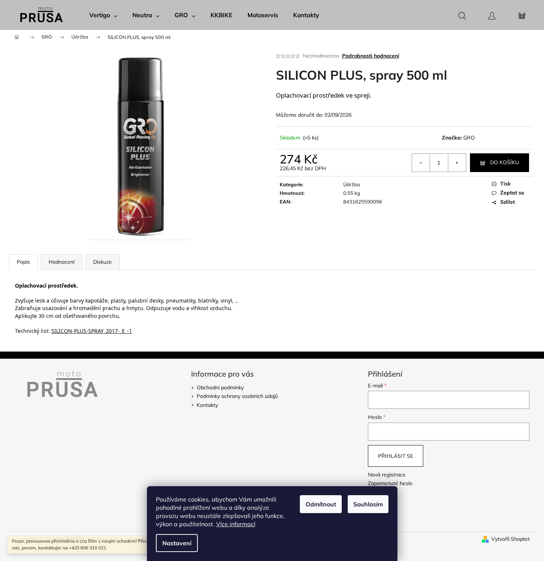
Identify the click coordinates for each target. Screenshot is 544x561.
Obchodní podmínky (220, 387)
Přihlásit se (395, 456)
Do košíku (504, 162)
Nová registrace (387, 474)
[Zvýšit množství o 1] (457, 163)
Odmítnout (320, 504)
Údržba (351, 184)
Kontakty (207, 405)
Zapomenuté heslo (390, 483)
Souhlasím (368, 504)
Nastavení (176, 543)
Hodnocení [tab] (61, 261)
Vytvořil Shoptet (510, 539)
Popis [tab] (23, 261)
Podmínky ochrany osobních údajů (237, 396)
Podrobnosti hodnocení (370, 55)
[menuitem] (103, 15)
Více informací (235, 524)
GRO (469, 137)
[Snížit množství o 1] (421, 163)
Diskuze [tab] (102, 261)
